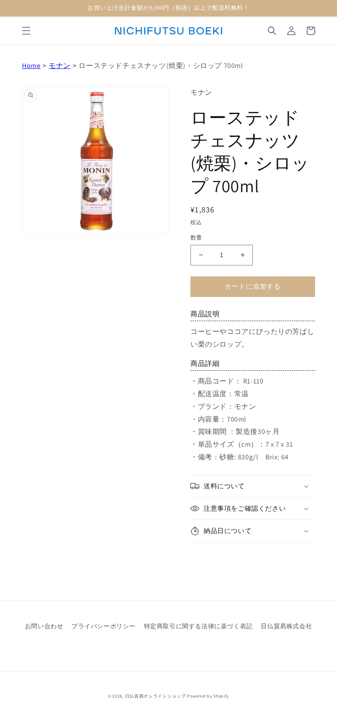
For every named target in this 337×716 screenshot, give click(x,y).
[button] (26, 30)
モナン (60, 65)
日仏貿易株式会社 (286, 626)
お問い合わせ (44, 626)
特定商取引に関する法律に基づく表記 (198, 626)
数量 (196, 237)
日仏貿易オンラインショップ (155, 696)
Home (31, 65)
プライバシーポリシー (104, 626)
